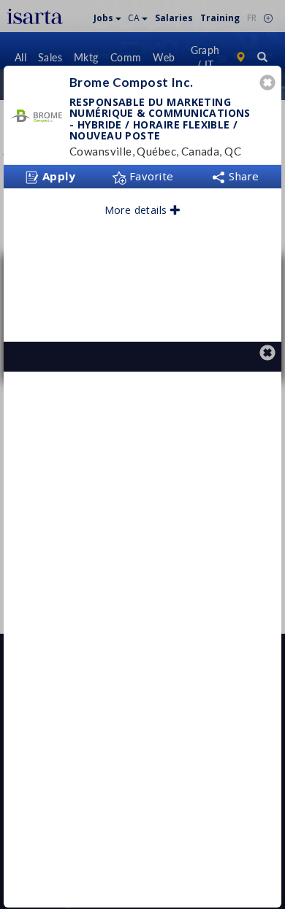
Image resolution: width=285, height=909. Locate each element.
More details (137, 210)
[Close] (270, 84)
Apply (57, 176)
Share (242, 176)
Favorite (150, 176)
